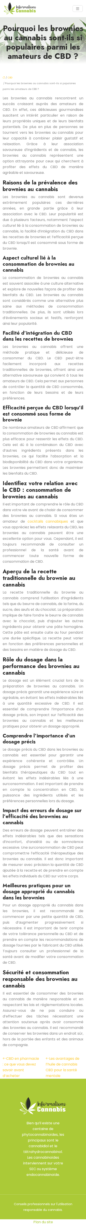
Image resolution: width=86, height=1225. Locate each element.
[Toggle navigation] (78, 8)
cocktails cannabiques (49, 521)
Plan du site (43, 1222)
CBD (9, 77)
